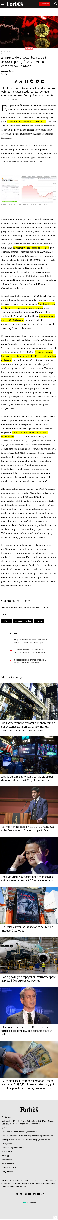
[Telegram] (37, 81)
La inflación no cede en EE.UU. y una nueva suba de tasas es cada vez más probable (27, 829)
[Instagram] (25, 1194)
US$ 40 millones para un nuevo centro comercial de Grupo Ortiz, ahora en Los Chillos (30, 641)
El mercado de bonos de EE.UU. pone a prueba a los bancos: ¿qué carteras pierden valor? (26, 1031)
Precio (39, 621)
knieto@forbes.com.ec (44, 1136)
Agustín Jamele (8, 71)
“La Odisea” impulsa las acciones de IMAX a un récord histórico (27, 929)
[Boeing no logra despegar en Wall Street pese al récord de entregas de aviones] (29, 955)
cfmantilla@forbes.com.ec (28, 1132)
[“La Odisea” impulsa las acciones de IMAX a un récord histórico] (29, 905)
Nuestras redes (28, 1183)
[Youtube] (29, 1194)
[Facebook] (26, 81)
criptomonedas (23, 621)
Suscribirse (44, 4)
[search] (55, 4)
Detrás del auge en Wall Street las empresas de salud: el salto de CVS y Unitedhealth (27, 778)
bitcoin (6, 621)
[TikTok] (43, 1194)
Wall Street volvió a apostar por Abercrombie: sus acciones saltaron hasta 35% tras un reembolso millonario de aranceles (28, 727)
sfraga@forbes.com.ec (41, 1140)
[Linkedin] (42, 81)
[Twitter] (21, 81)
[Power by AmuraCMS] (29, 1202)
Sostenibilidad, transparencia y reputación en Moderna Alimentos (30, 661)
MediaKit (35, 1180)
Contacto (44, 1180)
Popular (14, 633)
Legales (26, 1180)
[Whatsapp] (15, 81)
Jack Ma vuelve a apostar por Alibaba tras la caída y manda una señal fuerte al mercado (27, 879)
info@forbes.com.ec (33, 1124)
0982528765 (7, 1160)
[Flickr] (38, 1194)
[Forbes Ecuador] (15, 4)
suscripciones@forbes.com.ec (13, 1148)
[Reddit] (31, 81)
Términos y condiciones (11, 1180)
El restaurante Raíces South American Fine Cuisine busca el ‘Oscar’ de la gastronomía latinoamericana (30, 651)
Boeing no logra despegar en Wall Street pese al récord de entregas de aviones (28, 979)
